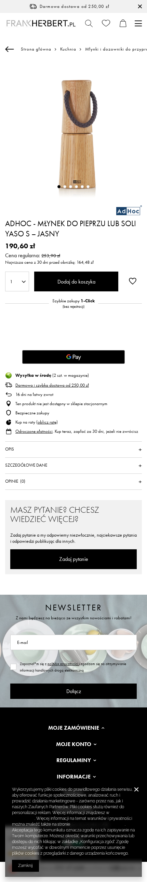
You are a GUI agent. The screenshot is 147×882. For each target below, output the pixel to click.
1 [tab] (59, 186)
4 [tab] (76, 186)
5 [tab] (82, 186)
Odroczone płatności (34, 431)
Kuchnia (68, 49)
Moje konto (73, 744)
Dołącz (73, 691)
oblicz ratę (47, 422)
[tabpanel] (73, 130)
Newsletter (73, 607)
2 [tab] (64, 186)
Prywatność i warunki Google (98, 824)
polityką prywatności (63, 663)
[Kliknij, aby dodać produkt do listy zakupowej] (132, 281)
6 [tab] (88, 186)
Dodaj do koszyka (76, 281)
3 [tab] (70, 186)
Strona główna (36, 49)
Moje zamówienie (73, 728)
